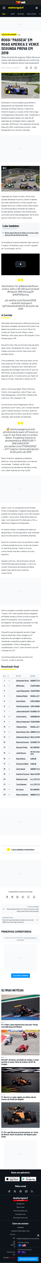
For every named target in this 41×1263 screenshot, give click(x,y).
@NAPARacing (21, 294)
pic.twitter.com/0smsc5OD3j (20, 300)
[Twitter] (12, 897)
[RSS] (32, 1191)
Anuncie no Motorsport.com (20, 1231)
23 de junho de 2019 (28, 307)
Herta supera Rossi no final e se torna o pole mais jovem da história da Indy (21, 234)
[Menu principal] (4, 8)
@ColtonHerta (10, 432)
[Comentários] (36, 68)
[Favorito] (31, 68)
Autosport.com (20, 1214)
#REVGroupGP (26, 291)
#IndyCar (12, 291)
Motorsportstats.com (20, 1218)
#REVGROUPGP (20, 443)
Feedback (20, 1227)
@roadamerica (13, 440)
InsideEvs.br (20, 1204)
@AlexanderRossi (28, 286)
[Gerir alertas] (34, 897)
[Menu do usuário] (36, 8)
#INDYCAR (27, 440)
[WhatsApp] (17, 897)
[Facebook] (7, 897)
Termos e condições (13, 1252)
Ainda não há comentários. (20, 939)
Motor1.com (20, 1207)
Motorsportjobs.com (20, 1211)
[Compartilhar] (26, 68)
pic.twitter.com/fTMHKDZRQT (20, 446)
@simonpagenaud (20, 429)
